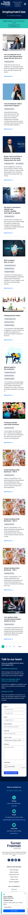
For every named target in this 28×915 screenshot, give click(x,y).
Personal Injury (14, 870)
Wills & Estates (14, 872)
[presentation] (15, 767)
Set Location (14, 911)
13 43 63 (14, 806)
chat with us (14, 833)
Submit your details (11, 773)
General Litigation (14, 882)
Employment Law (14, 874)
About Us (14, 889)
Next (20, 646)
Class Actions (14, 877)
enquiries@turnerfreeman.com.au (14, 820)
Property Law (14, 879)
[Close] (25, 893)
